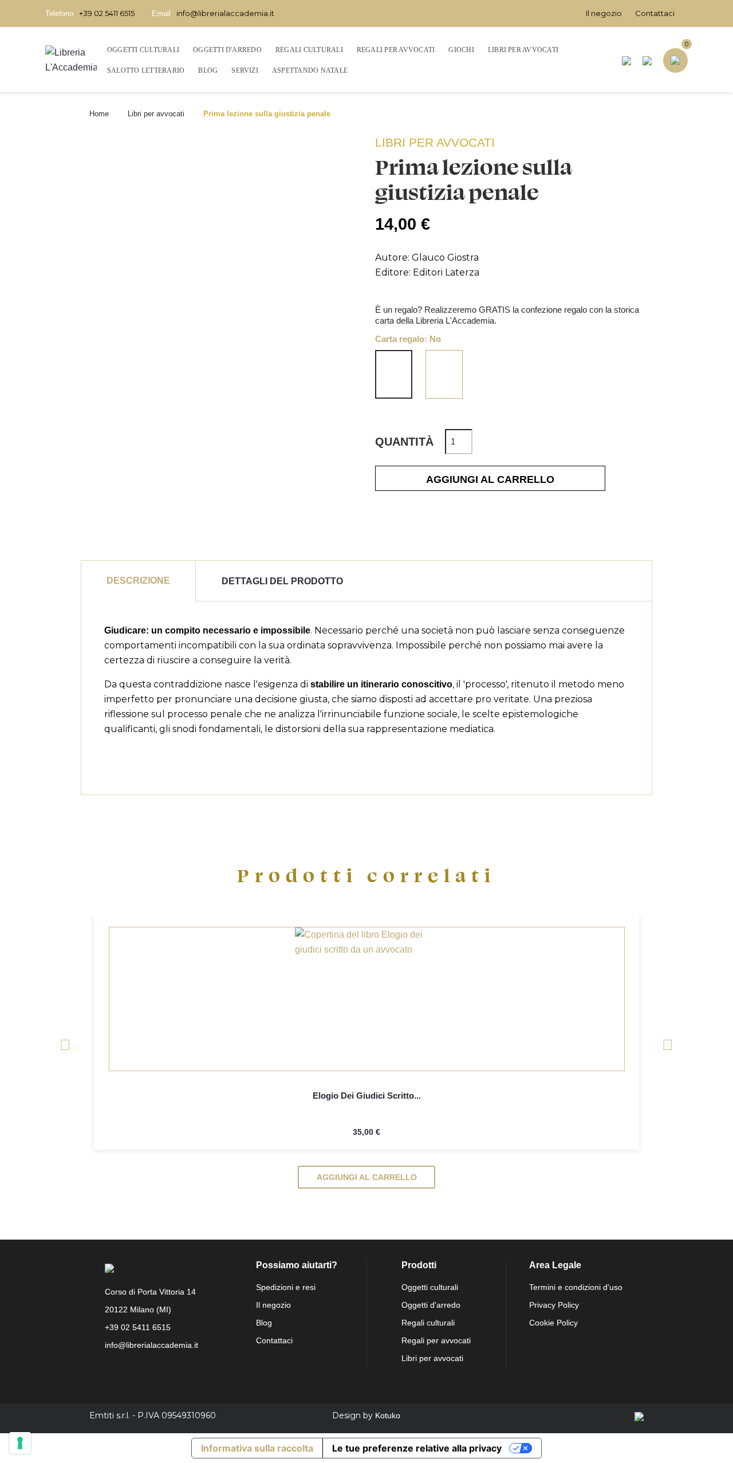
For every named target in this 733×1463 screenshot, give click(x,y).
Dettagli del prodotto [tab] (282, 581)
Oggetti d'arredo (430, 1304)
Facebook (117, 1372)
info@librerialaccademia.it (225, 13)
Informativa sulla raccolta (257, 1448)
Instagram (142, 1372)
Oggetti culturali (429, 1287)
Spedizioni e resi (286, 1287)
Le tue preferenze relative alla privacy (417, 1448)
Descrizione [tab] (138, 580)
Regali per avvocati (436, 1340)
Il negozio (604, 13)
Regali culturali (428, 1322)
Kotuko (387, 1415)
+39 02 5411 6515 (107, 13)
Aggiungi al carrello (490, 479)
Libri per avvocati (432, 1358)
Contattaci (655, 13)
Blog (264, 1322)
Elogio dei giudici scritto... (366, 1095)
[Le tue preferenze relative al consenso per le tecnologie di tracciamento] (20, 1443)
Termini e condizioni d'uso (575, 1287)
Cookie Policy (553, 1322)
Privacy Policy (554, 1304)
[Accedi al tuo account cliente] (647, 60)
